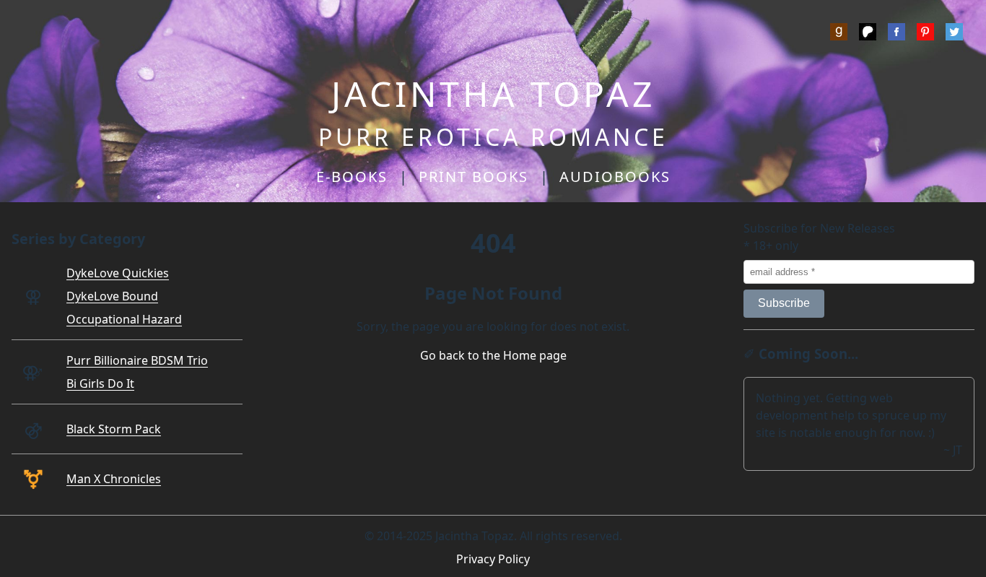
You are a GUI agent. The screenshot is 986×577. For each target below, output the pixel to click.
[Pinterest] (925, 34)
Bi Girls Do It (100, 383)
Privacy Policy (493, 559)
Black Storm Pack (113, 429)
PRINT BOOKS (473, 176)
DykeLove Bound (112, 296)
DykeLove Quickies (117, 273)
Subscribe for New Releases (819, 228)
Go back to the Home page (493, 355)
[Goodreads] (838, 34)
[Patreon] (867, 34)
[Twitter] (954, 34)
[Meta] (896, 34)
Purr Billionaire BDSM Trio (137, 360)
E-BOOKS (352, 176)
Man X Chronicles (113, 479)
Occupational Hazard (124, 319)
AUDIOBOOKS (615, 176)
